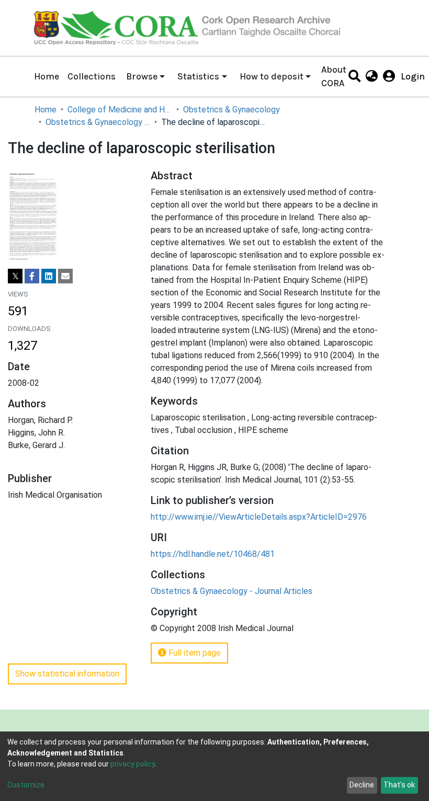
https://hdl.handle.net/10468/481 (213, 554)
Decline (361, 785)
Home (46, 76)
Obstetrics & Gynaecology (231, 110)
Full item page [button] (193, 653)
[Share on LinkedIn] (48, 276)
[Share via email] (65, 276)
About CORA (333, 76)
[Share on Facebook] (32, 276)
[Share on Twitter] (15, 276)
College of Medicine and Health (119, 110)
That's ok (399, 785)
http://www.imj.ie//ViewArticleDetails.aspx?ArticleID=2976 (259, 517)
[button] (371, 76)
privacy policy (132, 764)
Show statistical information (67, 674)
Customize (25, 785)
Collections (91, 76)
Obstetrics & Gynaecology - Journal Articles (98, 122)
